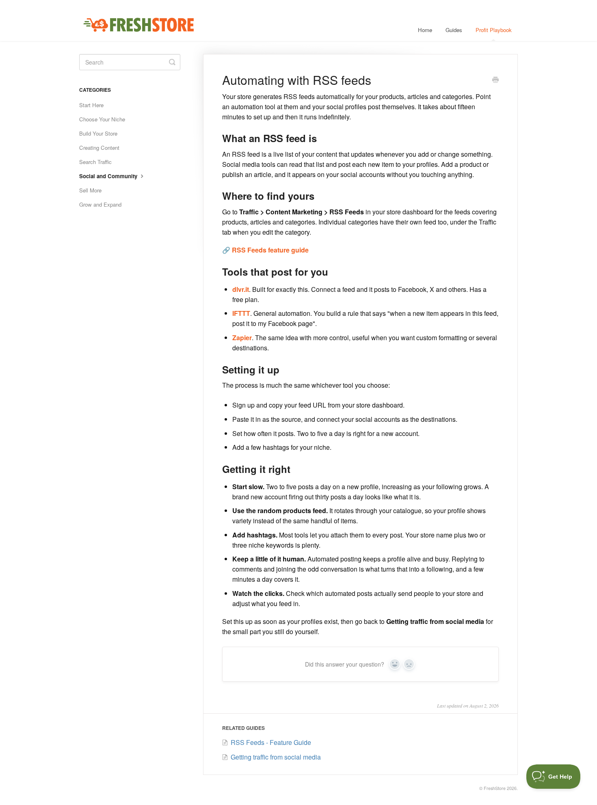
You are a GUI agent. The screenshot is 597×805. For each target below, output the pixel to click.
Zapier (242, 337)
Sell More (90, 190)
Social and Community (109, 176)
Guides (454, 30)
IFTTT (241, 313)
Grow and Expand (100, 204)
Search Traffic (95, 162)
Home (425, 30)
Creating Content (99, 147)
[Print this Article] (495, 80)
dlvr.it (240, 289)
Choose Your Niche (102, 119)
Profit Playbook (494, 30)
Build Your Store (98, 133)
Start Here (91, 105)
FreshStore (495, 788)
